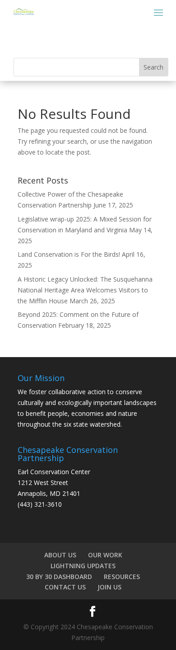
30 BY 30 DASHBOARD (59, 576)
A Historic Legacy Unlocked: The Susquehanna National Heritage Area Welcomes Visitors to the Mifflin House (85, 290)
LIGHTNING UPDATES (83, 565)
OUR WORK (105, 555)
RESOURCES (122, 576)
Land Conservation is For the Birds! (69, 254)
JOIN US (109, 587)
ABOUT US (60, 555)
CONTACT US (65, 587)
